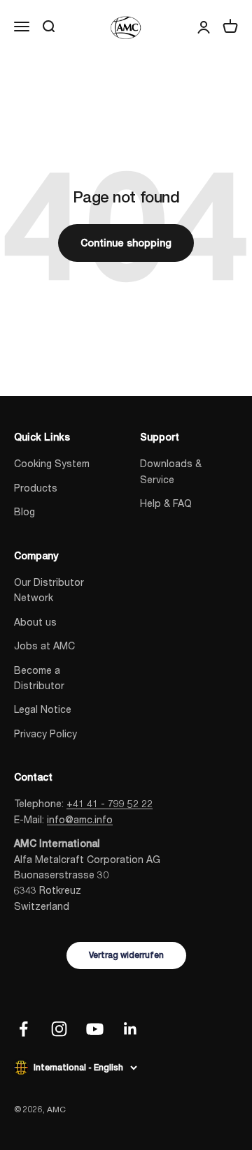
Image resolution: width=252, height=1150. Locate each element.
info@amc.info (80, 819)
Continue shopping (126, 243)
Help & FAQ (166, 503)
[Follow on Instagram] (59, 1028)
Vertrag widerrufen (126, 955)
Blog (24, 511)
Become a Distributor (39, 677)
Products (35, 488)
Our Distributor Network (49, 589)
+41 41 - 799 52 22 (109, 803)
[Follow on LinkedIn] (130, 1028)
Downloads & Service (171, 471)
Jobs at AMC (44, 645)
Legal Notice (42, 709)
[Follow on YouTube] (94, 1028)
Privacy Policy (45, 733)
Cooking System (52, 463)
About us (35, 622)
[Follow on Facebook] (23, 1028)
